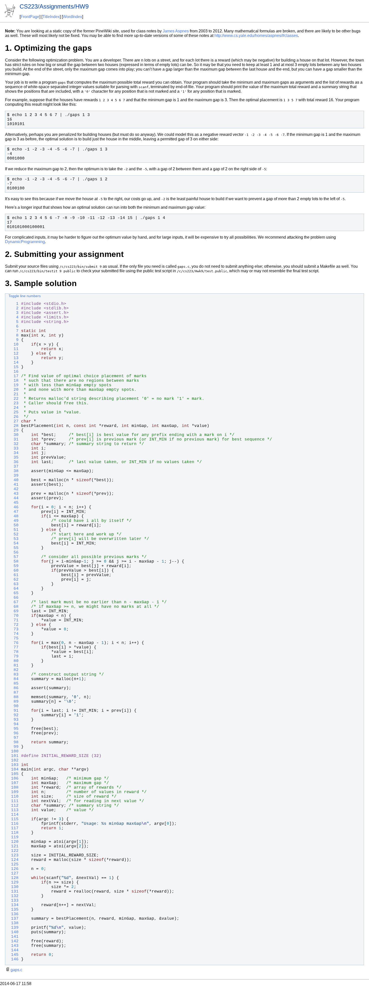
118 (14, 833)
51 (14, 530)
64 (14, 588)
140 (14, 932)
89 (14, 701)
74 (14, 634)
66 (14, 597)
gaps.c (16, 970)
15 (14, 367)
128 (14, 878)
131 (14, 891)
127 (14, 873)
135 (14, 909)
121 (14, 846)
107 (14, 783)
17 (14, 376)
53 (14, 539)
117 (14, 828)
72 (14, 625)
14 (14, 362)
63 (14, 584)
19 (14, 385)
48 (14, 516)
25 (14, 412)
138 (14, 923)
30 (14, 435)
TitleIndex (51, 17)
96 (14, 733)
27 (14, 421)
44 (14, 498)
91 (14, 710)
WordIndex (72, 17)
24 (14, 408)
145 (14, 955)
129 (14, 882)
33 (14, 448)
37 (14, 466)
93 (14, 720)
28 (14, 426)
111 (14, 801)
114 (14, 814)
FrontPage (30, 17)
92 (14, 715)
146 (14, 959)
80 (14, 661)
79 (14, 656)
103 (14, 765)
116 (14, 823)
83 (14, 674)
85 (14, 683)
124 (14, 860)
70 (14, 616)
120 (14, 842)
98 (14, 742)
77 (14, 647)
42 (14, 489)
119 (14, 837)
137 (14, 918)
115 (14, 819)
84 (14, 679)
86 (14, 688)
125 (14, 864)
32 (14, 444)
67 (14, 602)
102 (14, 760)
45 (14, 503)
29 (14, 430)
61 (14, 575)
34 (14, 453)
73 (14, 629)
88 (14, 697)
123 (14, 855)
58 (14, 561)
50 (14, 525)
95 (14, 729)
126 (14, 869)
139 (14, 927)
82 (14, 670)
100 (14, 751)
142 (14, 941)
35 (14, 457)
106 (14, 778)
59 (14, 566)
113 (14, 810)
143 (14, 946)
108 (14, 787)
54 (14, 543)
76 (14, 643)
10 (14, 344)
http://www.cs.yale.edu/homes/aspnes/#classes (256, 35)
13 (14, 358)
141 (14, 937)
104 (14, 769)
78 (14, 652)
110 (14, 796)
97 (14, 738)
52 (14, 534)
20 (14, 390)
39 (14, 475)
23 (14, 403)
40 (14, 480)
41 (14, 484)
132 (14, 896)
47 (14, 512)
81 (14, 665)
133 (14, 900)
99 (14, 747)
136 (14, 914)
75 (14, 638)
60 (14, 570)
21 (14, 394)
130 (14, 887)
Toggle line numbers (25, 296)
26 (14, 417)
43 (14, 493)
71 (14, 620)
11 (14, 349)
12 (14, 353)
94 (14, 724)
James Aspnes (176, 31)
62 (14, 579)
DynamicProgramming (25, 242)
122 (14, 851)
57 (14, 557)
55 (14, 548)
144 (14, 950)
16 (14, 371)
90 (14, 706)
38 (14, 471)
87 (14, 692)
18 (14, 380)
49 (14, 521)
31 (14, 439)
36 (14, 462)
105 (14, 774)
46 (14, 507)
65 (14, 593)
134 (14, 905)
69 (14, 611)
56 (14, 552)
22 (14, 399)
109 (14, 792)
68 (14, 607)
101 (14, 756)
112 (14, 805)
